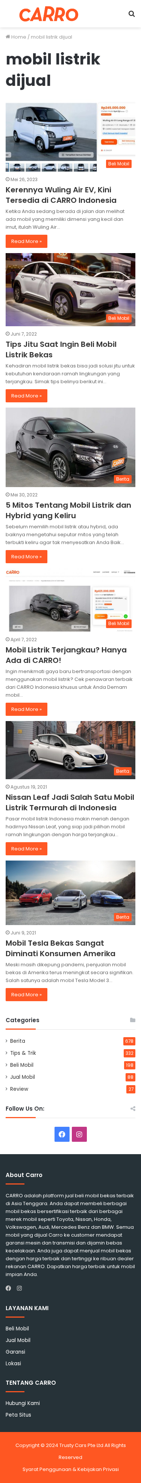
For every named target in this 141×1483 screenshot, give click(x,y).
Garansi (15, 1352)
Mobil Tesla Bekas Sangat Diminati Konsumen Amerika (60, 948)
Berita (17, 1041)
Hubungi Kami (23, 1403)
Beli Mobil (21, 1065)
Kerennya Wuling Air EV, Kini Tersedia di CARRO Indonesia (61, 194)
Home (18, 36)
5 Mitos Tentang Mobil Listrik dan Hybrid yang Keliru (68, 510)
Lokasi (13, 1363)
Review (19, 1089)
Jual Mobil (22, 1077)
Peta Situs (18, 1415)
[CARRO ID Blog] (49, 13)
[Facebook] (10, 1288)
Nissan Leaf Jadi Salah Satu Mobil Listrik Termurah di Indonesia (70, 802)
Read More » (26, 241)
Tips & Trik (23, 1053)
